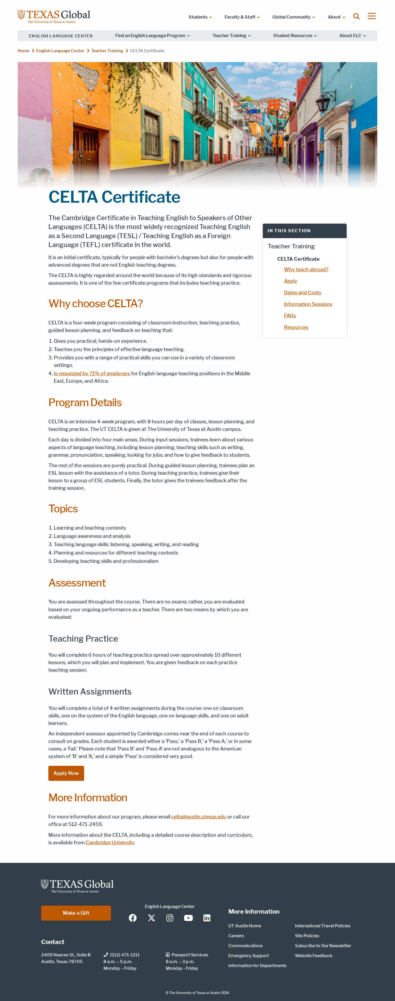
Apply (290, 281)
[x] (152, 918)
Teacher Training (107, 50)
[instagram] (169, 918)
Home (23, 50)
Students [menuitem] (198, 17)
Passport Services (190, 954)
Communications (245, 945)
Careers (236, 935)
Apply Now (66, 773)
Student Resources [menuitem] (292, 35)
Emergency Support (248, 955)
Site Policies (307, 935)
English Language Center (61, 36)
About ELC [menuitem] (350, 35)
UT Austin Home (244, 925)
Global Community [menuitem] (291, 17)
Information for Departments (257, 965)
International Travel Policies (322, 925)
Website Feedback (313, 955)
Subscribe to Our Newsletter (323, 945)
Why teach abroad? (306, 269)
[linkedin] (206, 918)
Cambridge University (110, 842)
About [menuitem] (334, 17)
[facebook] (133, 918)
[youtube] (188, 918)
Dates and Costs (302, 292)
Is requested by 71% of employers (92, 373)
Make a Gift (76, 913)
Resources (296, 327)
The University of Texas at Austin (194, 993)
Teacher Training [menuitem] (229, 35)
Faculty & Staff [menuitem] (240, 17)
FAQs (290, 316)
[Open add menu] (372, 16)
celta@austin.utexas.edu (198, 817)
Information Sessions (308, 304)
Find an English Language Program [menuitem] (150, 35)
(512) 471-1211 (125, 954)
